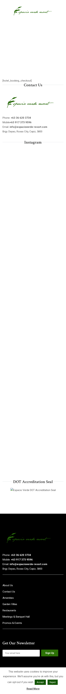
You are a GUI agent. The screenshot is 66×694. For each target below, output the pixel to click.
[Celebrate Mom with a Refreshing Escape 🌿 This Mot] (33, 311)
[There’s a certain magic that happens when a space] (33, 418)
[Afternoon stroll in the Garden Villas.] (33, 275)
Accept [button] (40, 682)
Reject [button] (53, 682)
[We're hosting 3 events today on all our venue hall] (33, 382)
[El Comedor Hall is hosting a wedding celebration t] (33, 203)
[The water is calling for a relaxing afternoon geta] (33, 167)
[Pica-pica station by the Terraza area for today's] (33, 454)
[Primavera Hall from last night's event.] (33, 347)
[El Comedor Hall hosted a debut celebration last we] (33, 239)
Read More (33, 688)
